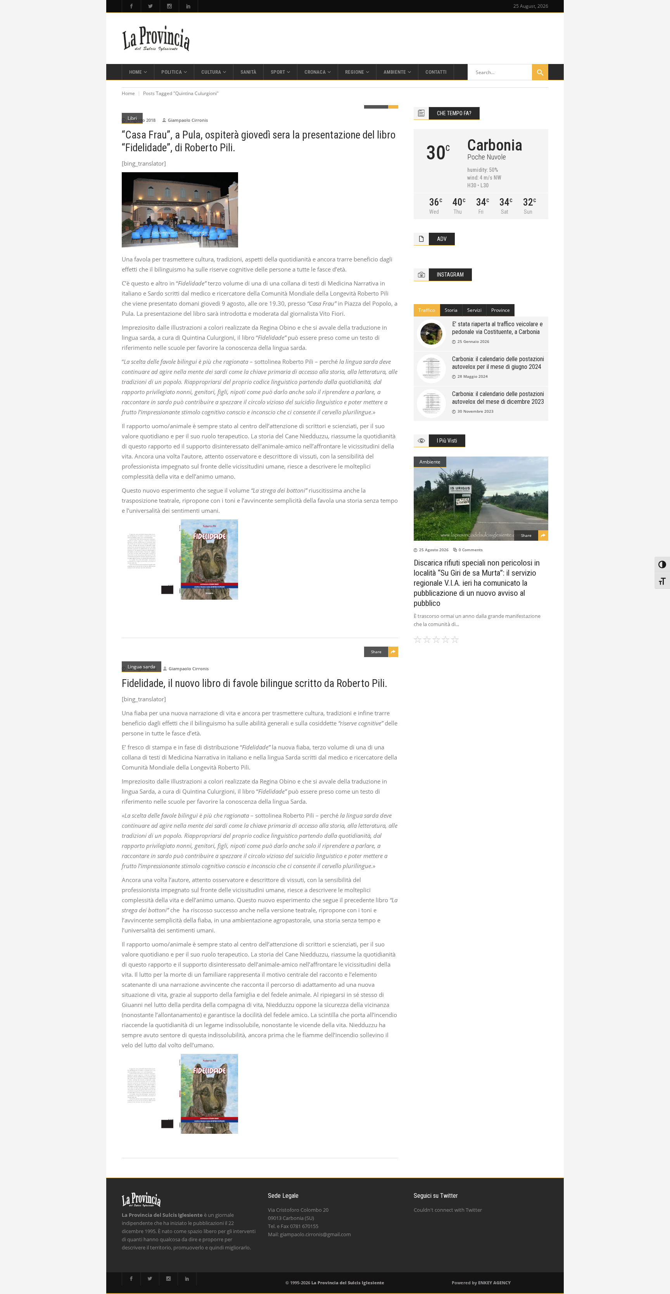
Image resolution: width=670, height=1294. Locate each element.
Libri (132, 118)
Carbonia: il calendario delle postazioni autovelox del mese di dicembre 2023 (498, 397)
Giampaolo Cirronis (188, 120)
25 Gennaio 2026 (473, 341)
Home (128, 93)
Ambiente (430, 461)
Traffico (426, 310)
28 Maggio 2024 (473, 376)
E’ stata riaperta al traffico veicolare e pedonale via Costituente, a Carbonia (497, 328)
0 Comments (471, 549)
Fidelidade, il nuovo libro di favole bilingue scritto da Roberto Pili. (254, 683)
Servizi (474, 310)
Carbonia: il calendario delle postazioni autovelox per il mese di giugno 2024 (498, 362)
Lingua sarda (141, 666)
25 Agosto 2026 (434, 549)
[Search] (540, 72)
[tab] (427, 310)
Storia (451, 310)
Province (500, 310)
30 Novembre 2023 (476, 411)
